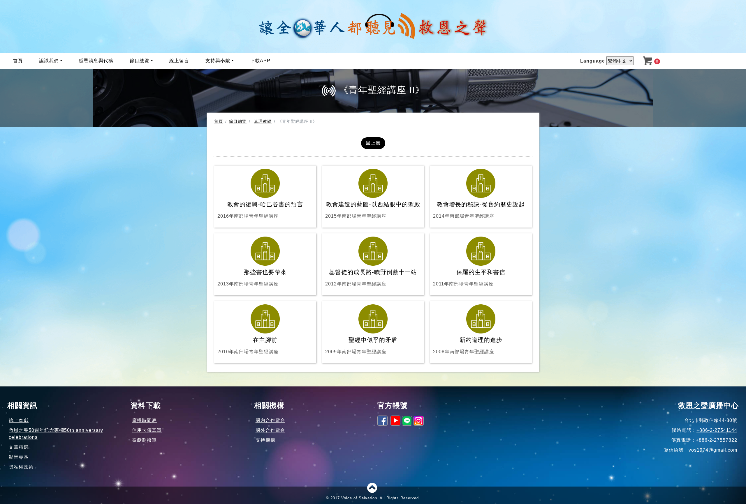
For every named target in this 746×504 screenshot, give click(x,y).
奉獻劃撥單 (144, 440)
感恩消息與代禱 (96, 60)
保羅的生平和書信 (469, 277)
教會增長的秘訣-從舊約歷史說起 (479, 210)
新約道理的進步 (467, 345)
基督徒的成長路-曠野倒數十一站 (371, 277)
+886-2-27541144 (716, 430)
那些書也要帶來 (252, 277)
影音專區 (19, 457)
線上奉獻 (19, 420)
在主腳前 (248, 345)
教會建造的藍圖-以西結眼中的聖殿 (372, 210)
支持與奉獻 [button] (217, 60)
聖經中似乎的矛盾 (361, 345)
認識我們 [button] (49, 60)
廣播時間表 (144, 420)
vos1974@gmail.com (713, 450)
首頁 (18, 60)
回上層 (373, 143)
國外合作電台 (270, 430)
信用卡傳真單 (147, 430)
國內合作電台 (270, 420)
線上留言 (179, 60)
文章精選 (19, 447)
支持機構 (265, 440)
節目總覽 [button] (139, 60)
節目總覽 (238, 121)
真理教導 (263, 121)
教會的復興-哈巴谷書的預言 (260, 210)
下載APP (260, 60)
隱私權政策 (21, 466)
